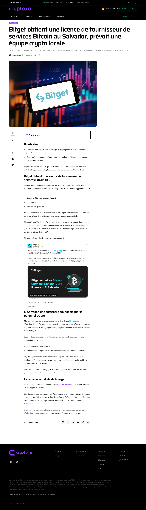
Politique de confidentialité (46, 494)
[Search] (134, 2)
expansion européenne (65, 384)
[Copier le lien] (12, 165)
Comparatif (101, 464)
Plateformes (44, 16)
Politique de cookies (30, 494)
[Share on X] (12, 141)
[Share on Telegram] (12, 153)
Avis (99, 468)
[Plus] (12, 171)
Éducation (60, 16)
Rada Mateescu (16, 55)
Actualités (15, 16)
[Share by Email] (12, 159)
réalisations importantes (34, 413)
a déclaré (75, 321)
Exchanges (80, 456)
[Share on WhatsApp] (12, 147)
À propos (122, 451)
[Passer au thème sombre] (129, 3)
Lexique (57, 456)
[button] (64, 135)
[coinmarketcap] (17, 462)
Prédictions (101, 451)
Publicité (125, 460)
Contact (122, 456)
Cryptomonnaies (82, 451)
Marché (29, 16)
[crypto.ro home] (20, 9)
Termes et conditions (15, 494)
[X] (11, 462)
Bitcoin (77, 327)
